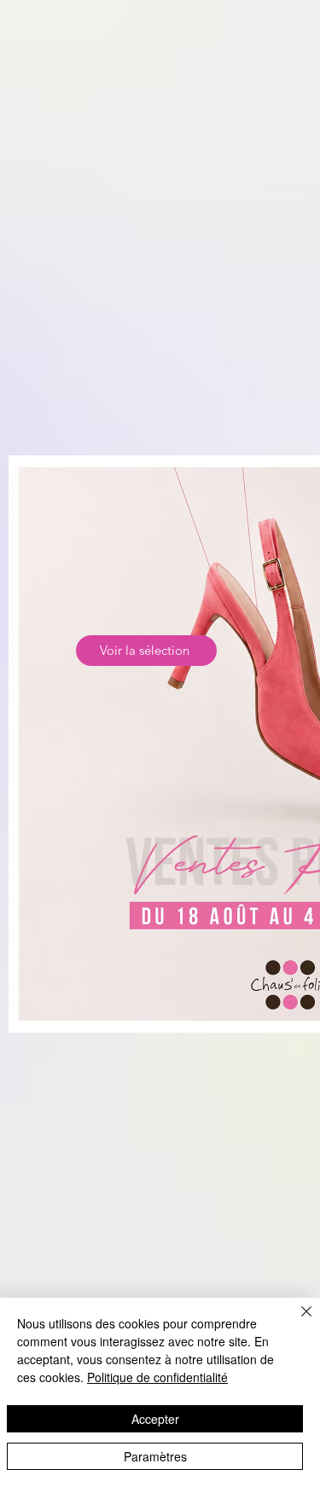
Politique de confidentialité (157, 1377)
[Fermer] (296, 1321)
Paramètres (155, 1456)
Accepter (155, 1418)
